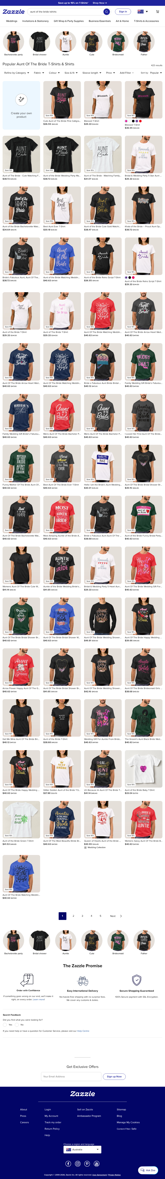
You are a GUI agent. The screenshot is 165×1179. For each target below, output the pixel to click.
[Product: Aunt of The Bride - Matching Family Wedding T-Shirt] (103, 154)
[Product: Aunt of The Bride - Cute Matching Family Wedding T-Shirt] (21, 154)
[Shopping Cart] (157, 11)
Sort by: (144, 72)
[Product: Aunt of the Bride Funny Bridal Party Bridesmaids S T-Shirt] (143, 514)
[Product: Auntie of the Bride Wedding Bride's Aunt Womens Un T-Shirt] (62, 565)
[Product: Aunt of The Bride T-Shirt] (62, 311)
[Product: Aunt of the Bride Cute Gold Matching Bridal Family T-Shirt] (103, 205)
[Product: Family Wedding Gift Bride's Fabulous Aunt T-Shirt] (21, 412)
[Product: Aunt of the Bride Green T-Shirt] (21, 819)
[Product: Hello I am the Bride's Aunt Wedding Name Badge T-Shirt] (103, 463)
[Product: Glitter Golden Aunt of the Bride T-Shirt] (62, 769)
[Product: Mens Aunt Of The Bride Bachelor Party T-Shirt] (62, 412)
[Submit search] (107, 12)
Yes (10, 1024)
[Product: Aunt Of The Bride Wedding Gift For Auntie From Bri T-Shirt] (143, 565)
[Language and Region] (143, 11)
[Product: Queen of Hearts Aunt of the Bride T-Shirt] (103, 819)
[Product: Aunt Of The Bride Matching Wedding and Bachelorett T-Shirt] (103, 311)
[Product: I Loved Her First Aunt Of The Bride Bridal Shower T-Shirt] (143, 412)
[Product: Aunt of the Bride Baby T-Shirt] (143, 769)
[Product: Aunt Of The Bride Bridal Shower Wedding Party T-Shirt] (62, 616)
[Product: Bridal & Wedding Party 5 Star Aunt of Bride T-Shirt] (143, 154)
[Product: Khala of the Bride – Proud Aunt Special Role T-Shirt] (143, 205)
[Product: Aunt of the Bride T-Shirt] (21, 311)
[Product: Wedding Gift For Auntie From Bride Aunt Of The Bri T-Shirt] (103, 718)
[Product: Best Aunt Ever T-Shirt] (62, 205)
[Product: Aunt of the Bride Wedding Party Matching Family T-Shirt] (62, 154)
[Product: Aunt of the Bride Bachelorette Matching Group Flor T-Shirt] (21, 205)
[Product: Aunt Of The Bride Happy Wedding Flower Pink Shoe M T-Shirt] (143, 616)
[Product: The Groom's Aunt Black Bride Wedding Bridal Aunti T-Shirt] (143, 718)
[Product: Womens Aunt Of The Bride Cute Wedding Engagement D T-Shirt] (21, 565)
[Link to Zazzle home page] (15, 11)
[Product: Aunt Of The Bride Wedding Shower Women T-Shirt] (103, 616)
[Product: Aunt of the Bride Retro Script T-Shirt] (103, 256)
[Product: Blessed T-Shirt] (103, 100)
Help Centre (83, 1031)
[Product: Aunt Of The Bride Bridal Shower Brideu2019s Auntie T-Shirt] (62, 667)
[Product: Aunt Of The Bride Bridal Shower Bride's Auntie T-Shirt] (143, 463)
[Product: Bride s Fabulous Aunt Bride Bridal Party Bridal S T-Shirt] (103, 362)
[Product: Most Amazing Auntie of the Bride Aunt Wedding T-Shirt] (62, 514)
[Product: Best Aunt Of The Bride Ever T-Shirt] (62, 463)
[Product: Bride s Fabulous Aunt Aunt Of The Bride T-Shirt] (103, 514)
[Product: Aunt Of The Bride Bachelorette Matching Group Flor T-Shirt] (21, 514)
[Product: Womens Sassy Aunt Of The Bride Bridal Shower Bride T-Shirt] (143, 819)
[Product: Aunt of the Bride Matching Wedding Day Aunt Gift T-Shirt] (62, 256)
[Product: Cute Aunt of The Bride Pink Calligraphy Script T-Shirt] (62, 100)
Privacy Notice (114, 1175)
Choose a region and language (78, 1144)
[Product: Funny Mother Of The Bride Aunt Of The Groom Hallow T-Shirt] (21, 463)
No (22, 1024)
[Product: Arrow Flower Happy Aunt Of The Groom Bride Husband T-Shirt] (21, 667)
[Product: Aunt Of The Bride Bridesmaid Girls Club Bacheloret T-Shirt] (143, 667)
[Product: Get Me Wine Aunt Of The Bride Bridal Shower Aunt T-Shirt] (21, 718)
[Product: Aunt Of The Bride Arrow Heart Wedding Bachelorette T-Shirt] (143, 311)
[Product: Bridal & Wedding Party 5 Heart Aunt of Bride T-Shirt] (103, 565)
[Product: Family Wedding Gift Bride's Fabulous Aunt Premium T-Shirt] (143, 362)
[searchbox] (69, 11)
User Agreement (99, 1175)
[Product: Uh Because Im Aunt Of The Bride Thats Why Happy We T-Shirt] (103, 769)
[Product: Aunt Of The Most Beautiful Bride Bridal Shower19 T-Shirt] (62, 819)
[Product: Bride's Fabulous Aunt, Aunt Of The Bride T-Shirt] (21, 256)
